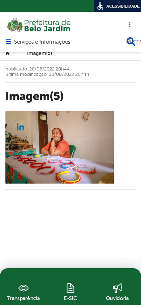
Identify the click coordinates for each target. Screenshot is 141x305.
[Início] (7, 53)
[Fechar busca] (131, 41)
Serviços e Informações (42, 42)
